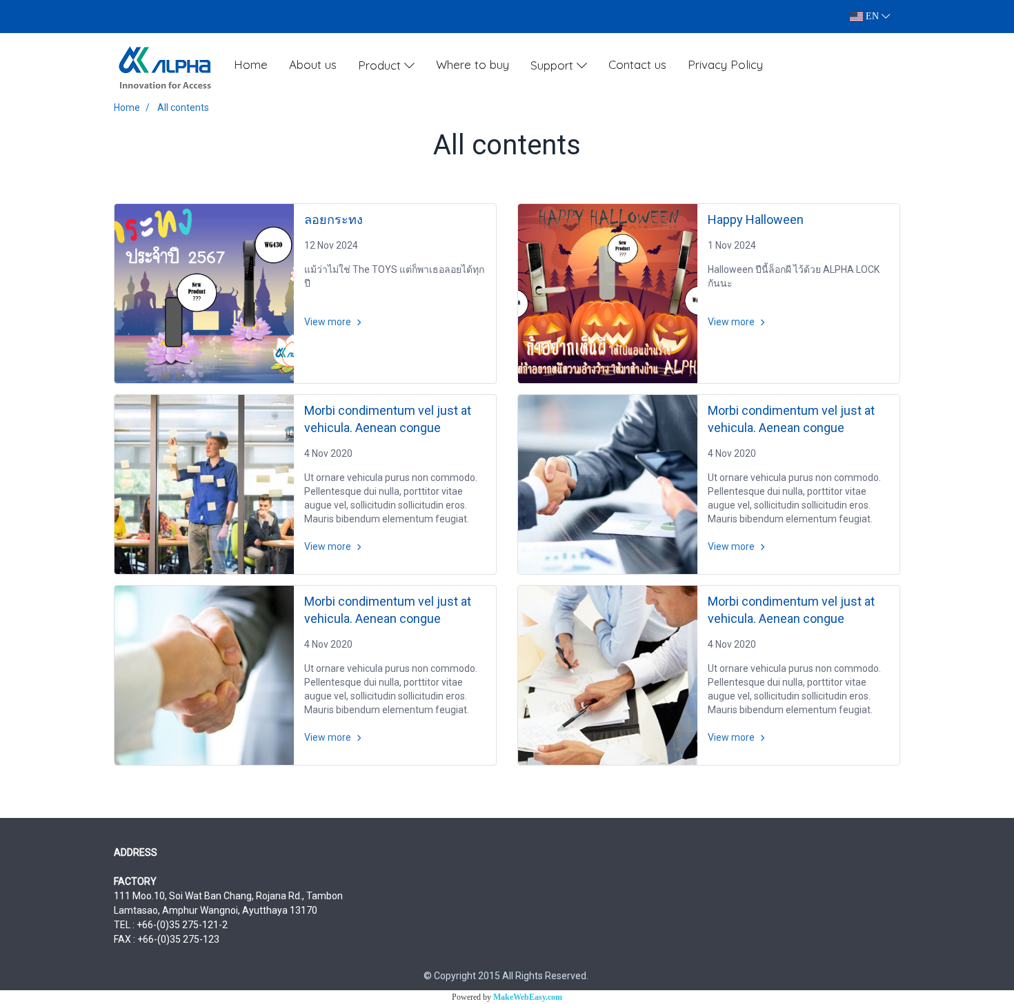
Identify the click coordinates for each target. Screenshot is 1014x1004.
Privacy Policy (725, 64)
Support (553, 65)
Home (251, 64)
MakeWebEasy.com (527, 997)
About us (313, 64)
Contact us (637, 64)
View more (328, 321)
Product (381, 65)
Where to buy (472, 64)
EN (872, 16)
